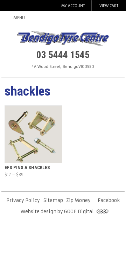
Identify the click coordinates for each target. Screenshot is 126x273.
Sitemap (53, 200)
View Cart (108, 6)
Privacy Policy (23, 200)
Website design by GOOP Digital (58, 212)
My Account (73, 6)
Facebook (109, 200)
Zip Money (78, 200)
